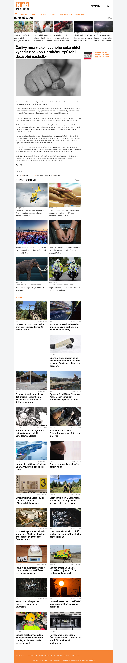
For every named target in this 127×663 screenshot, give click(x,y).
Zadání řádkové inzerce (44, 655)
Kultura (53, 14)
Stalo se (34, 14)
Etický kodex (75, 655)
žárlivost (57, 175)
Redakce (67, 655)
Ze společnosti (66, 14)
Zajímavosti (80, 14)
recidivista (40, 175)
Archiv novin (58, 655)
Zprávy (24, 14)
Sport (43, 14)
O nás (18, 655)
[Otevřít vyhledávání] (108, 6)
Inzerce (23, 655)
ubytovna (49, 175)
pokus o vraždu (28, 175)
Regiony (95, 6)
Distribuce (31, 655)
